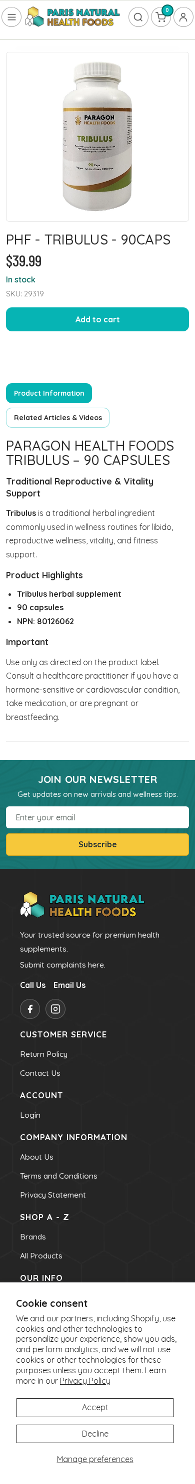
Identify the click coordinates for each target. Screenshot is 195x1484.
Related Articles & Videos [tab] (58, 417)
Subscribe (97, 844)
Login (30, 1115)
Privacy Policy (85, 1381)
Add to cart (98, 319)
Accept (95, 1407)
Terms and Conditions (59, 1176)
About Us (37, 1157)
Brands (33, 1236)
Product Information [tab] (49, 393)
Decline (95, 1434)
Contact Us (40, 1073)
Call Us (33, 985)
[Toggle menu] (12, 17)
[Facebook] (30, 1009)
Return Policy (44, 1054)
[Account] (184, 17)
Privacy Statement (53, 1195)
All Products (41, 1255)
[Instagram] (56, 1009)
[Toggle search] (138, 17)
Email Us (70, 985)
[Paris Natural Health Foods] (72, 17)
